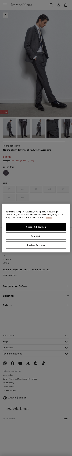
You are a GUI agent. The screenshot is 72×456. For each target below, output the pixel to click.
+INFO (49, 217)
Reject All (36, 236)
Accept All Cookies (36, 226)
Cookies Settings (36, 245)
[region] (36, 228)
